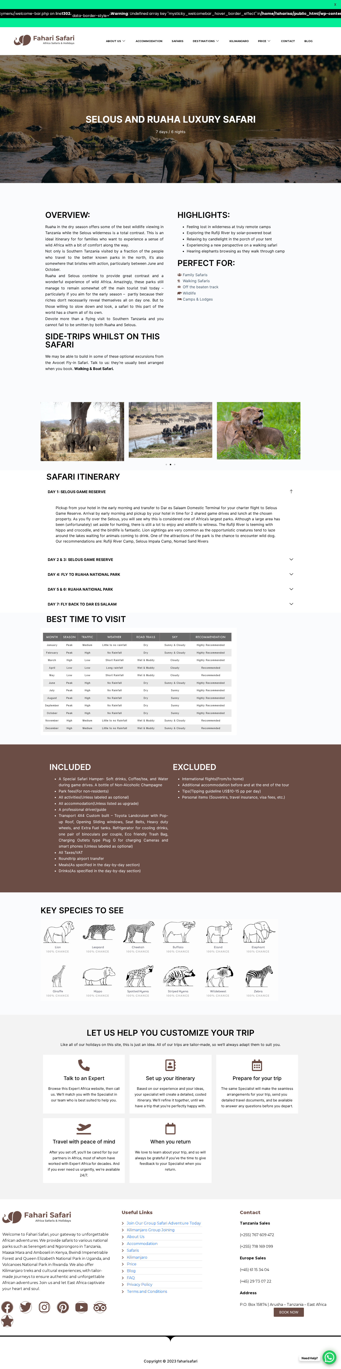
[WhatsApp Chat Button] (329, 1357)
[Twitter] (26, 1307)
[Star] (7, 1321)
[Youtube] (81, 1307)
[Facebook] (7, 1307)
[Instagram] (44, 1307)
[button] (46, 431)
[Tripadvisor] (100, 1307)
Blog (308, 41)
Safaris (177, 41)
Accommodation (149, 41)
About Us (113, 41)
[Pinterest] (63, 1307)
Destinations (204, 41)
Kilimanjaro (239, 41)
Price (262, 41)
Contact (288, 41)
